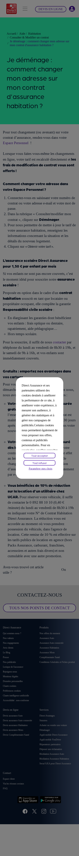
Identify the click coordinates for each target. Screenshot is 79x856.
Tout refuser (39, 462)
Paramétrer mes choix (40, 468)
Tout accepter (39, 455)
